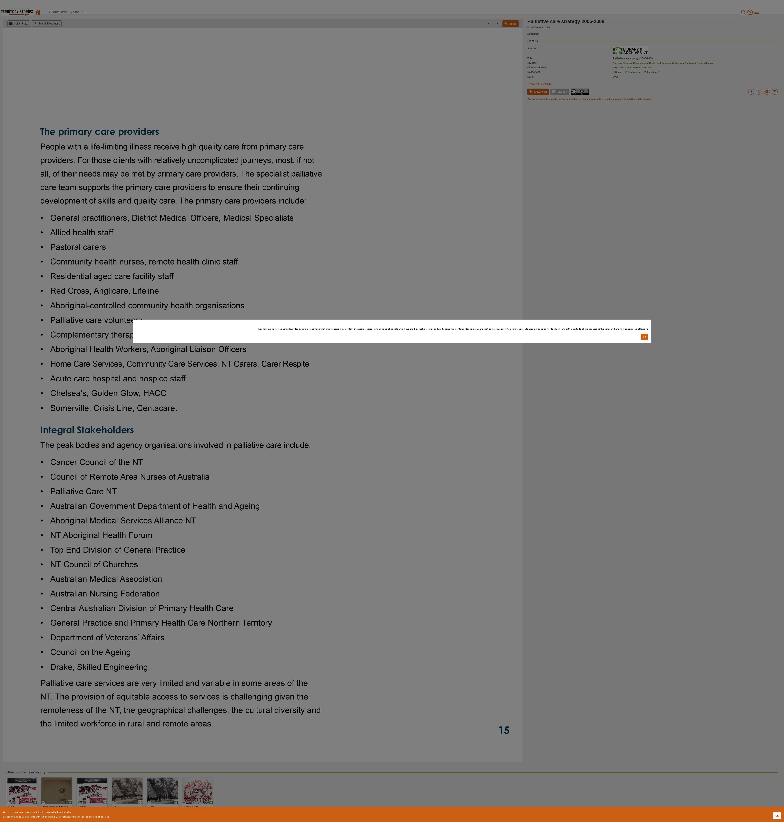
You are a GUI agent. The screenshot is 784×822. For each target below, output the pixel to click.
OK (644, 337)
